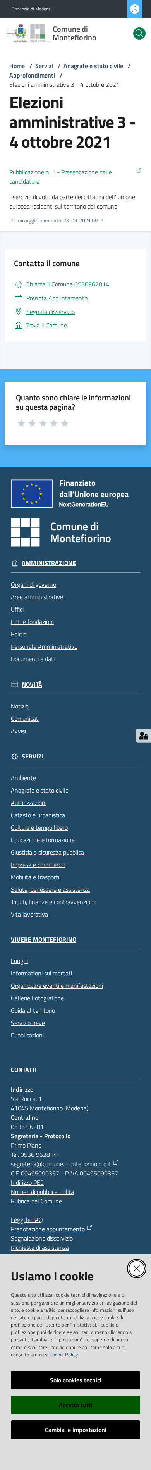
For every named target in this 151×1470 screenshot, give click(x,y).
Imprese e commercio (38, 864)
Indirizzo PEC (27, 1182)
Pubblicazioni (27, 1035)
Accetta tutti (76, 1405)
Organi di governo (33, 584)
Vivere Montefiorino (43, 939)
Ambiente (23, 777)
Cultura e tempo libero (39, 827)
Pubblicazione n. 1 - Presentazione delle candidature (60, 176)
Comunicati (25, 718)
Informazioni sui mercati (41, 973)
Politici (19, 634)
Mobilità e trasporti (35, 877)
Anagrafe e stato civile (93, 66)
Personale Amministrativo (44, 646)
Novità (32, 684)
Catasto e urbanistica (38, 815)
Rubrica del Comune (36, 1201)
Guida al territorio (33, 1010)
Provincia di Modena (31, 8)
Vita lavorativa (29, 914)
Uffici (17, 609)
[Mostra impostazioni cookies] (143, 736)
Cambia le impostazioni (75, 1429)
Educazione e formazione (43, 839)
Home (17, 66)
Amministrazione (49, 563)
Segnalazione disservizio (42, 1238)
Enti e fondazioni (32, 621)
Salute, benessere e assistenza (50, 889)
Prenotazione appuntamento (48, 1229)
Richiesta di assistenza (40, 1247)
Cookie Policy (64, 1354)
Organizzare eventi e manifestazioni (57, 985)
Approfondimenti (32, 75)
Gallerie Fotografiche (37, 998)
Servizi (44, 66)
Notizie (20, 706)
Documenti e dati (33, 658)
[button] (139, 33)
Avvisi (18, 731)
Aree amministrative (37, 596)
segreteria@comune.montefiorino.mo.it (61, 1163)
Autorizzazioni (28, 802)
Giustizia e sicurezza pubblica (47, 852)
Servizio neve (28, 1022)
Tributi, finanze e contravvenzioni (53, 901)
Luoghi (19, 960)
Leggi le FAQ (27, 1219)
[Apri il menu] (10, 33)
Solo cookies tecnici (75, 1380)
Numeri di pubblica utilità (42, 1191)
